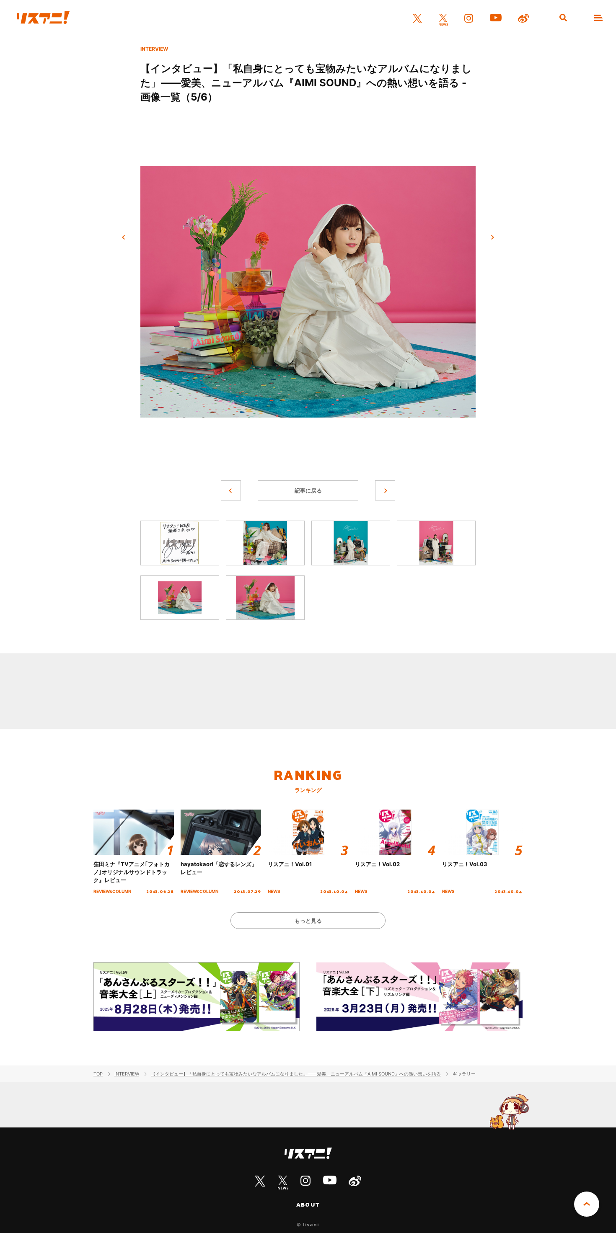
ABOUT (308, 1204)
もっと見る (308, 920)
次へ (492, 237)
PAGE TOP (586, 1204)
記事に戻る (308, 490)
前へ (123, 237)
